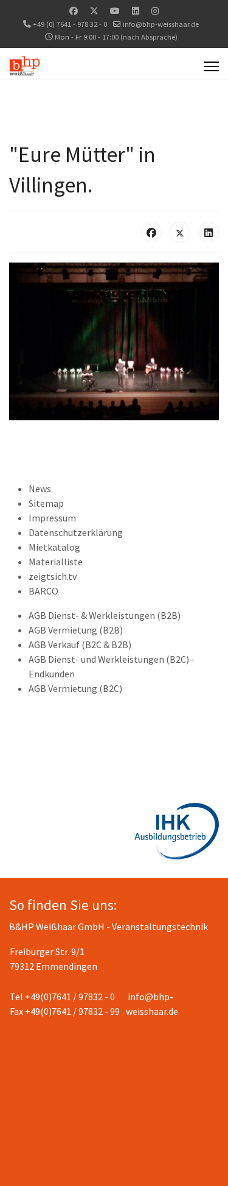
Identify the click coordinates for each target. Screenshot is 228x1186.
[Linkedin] (135, 10)
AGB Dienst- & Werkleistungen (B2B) (105, 615)
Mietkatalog (54, 547)
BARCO (43, 591)
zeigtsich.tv (53, 576)
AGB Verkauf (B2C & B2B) (80, 644)
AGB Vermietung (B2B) (76, 630)
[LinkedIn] (208, 232)
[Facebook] (73, 10)
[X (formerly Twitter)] (180, 232)
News (40, 488)
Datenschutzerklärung (76, 532)
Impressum (52, 518)
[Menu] (211, 66)
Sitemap (46, 503)
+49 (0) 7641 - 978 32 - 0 (70, 24)
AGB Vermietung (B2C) (75, 688)
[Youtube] (115, 10)
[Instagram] (155, 10)
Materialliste (56, 562)
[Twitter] (94, 10)
